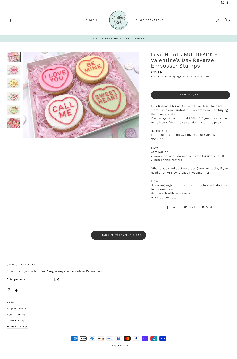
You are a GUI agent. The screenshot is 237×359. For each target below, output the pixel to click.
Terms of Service (17, 326)
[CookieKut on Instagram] (9, 290)
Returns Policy (16, 314)
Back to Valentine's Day (120, 235)
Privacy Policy (15, 320)
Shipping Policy (17, 308)
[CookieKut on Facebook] (16, 290)
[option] (118, 38)
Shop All (93, 20)
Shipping (174, 76)
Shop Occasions (150, 20)
